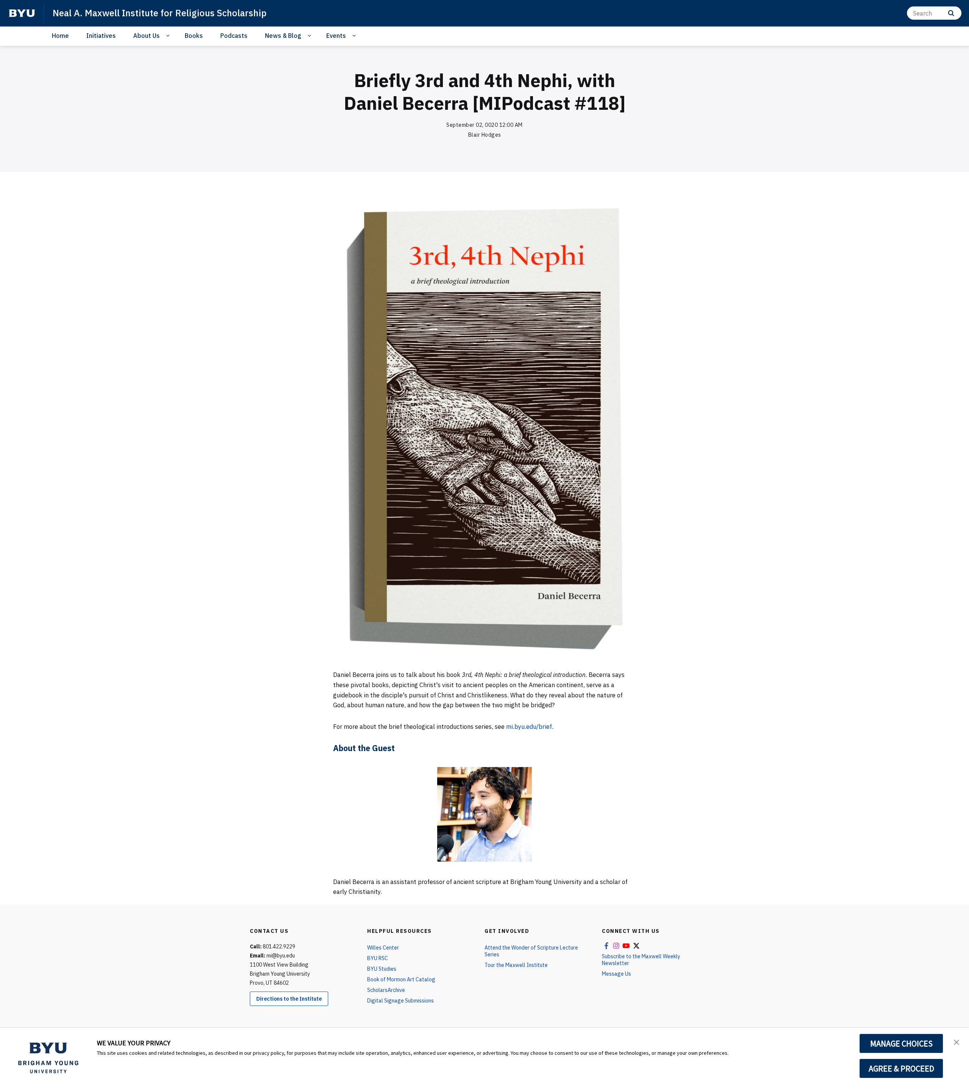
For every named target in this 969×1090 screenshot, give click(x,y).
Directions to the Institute (289, 998)
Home (60, 35)
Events (336, 35)
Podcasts (234, 35)
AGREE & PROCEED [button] (901, 1068)
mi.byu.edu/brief (529, 726)
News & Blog (283, 35)
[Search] (951, 13)
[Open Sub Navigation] (169, 36)
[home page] (22, 13)
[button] (956, 1041)
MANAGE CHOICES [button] (901, 1043)
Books (194, 35)
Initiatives (101, 35)
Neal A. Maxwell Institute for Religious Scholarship (159, 13)
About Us (146, 35)
